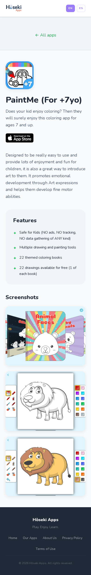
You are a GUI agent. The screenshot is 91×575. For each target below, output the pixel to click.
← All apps (45, 35)
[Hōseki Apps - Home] (14, 8)
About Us (50, 538)
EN (70, 8)
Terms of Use (46, 549)
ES (81, 8)
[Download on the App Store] (20, 138)
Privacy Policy (72, 538)
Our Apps (30, 538)
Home (13, 538)
